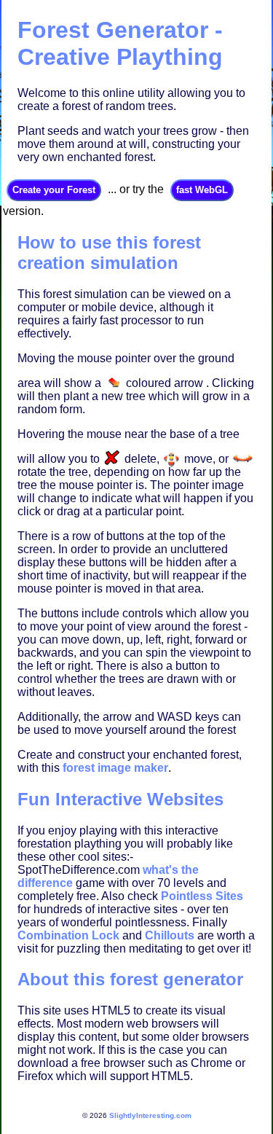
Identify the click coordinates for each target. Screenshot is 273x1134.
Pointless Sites (202, 896)
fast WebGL (202, 189)
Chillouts (169, 935)
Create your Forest (53, 189)
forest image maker (115, 768)
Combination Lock (68, 935)
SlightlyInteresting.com (150, 1115)
